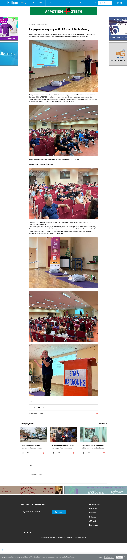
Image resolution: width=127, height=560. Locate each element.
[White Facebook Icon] (22, 532)
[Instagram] (118, 3)
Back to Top (3, 553)
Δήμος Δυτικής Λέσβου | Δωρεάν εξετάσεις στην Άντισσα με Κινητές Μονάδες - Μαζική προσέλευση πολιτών (33, 447)
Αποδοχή (119, 557)
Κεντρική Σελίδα (95, 505)
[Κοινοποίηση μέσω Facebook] (30, 407)
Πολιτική (92, 517)
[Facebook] (115, 3)
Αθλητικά (92, 521)
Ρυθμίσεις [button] (101, 557)
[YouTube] (121, 3)
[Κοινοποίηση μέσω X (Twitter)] (34, 407)
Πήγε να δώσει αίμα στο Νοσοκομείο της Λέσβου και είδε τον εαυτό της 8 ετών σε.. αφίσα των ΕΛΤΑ (93, 447)
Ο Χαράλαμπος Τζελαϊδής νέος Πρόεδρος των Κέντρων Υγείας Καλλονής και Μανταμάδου (63, 447)
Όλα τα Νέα (93, 509)
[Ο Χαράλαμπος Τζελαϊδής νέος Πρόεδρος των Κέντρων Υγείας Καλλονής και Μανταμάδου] (63, 434)
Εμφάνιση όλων (103, 423)
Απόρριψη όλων (109, 557)
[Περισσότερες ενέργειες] (97, 24)
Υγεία (30, 401)
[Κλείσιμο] (125, 557)
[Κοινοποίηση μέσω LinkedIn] (39, 407)
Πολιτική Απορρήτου (70, 557)
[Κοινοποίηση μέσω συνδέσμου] (44, 407)
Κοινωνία (92, 513)
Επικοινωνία (93, 525)
